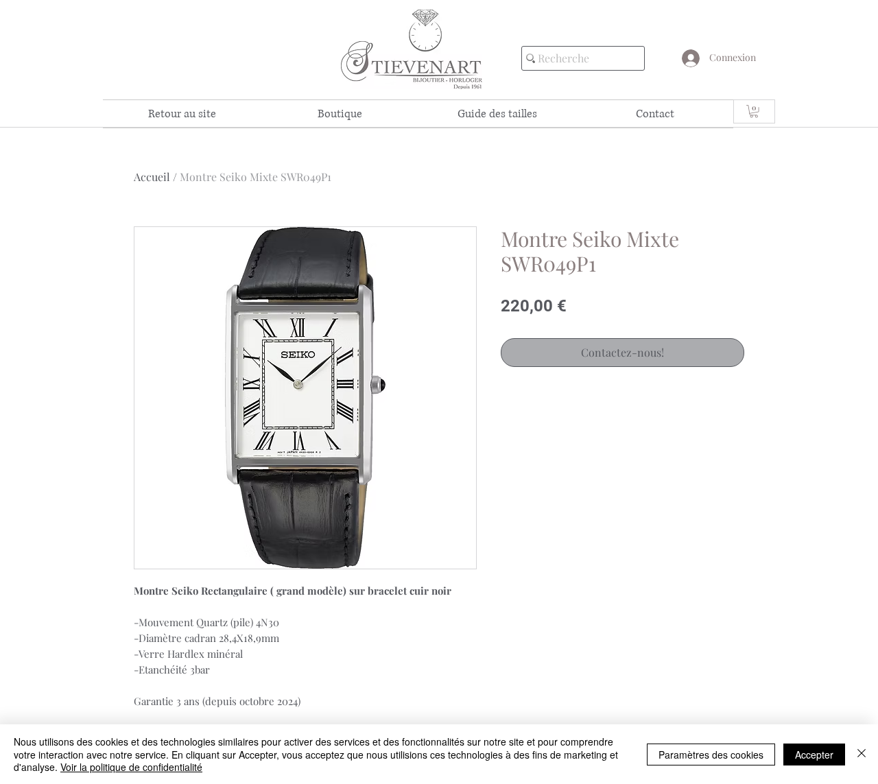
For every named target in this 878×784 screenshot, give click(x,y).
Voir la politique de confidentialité (131, 767)
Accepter (814, 754)
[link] (753, 111)
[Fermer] (861, 754)
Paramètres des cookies (710, 754)
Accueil (152, 176)
